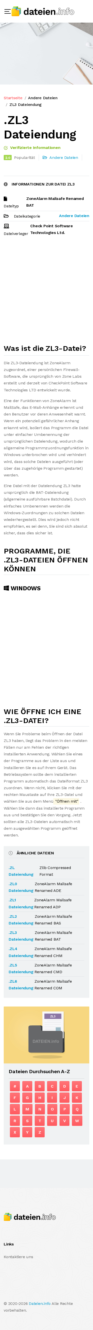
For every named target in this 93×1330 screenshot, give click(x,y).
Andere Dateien (43, 97)
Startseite (13, 97)
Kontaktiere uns (18, 1256)
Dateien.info (40, 1303)
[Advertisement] (46, 292)
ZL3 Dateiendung (25, 104)
